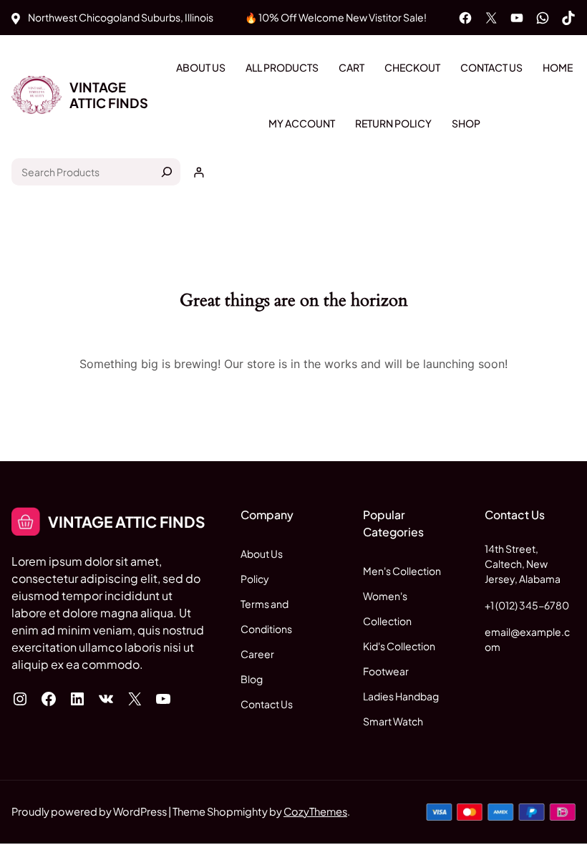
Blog (252, 678)
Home (558, 67)
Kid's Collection (399, 645)
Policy (255, 578)
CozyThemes (315, 811)
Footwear (386, 671)
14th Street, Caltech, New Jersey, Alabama (523, 563)
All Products (282, 67)
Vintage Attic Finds (108, 95)
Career (257, 653)
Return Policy (393, 123)
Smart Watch (393, 721)
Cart (351, 67)
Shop (466, 123)
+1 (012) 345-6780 (527, 605)
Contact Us (491, 67)
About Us (200, 67)
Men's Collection (402, 570)
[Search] (166, 171)
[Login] (198, 172)
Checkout (412, 67)
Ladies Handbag (401, 696)
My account (301, 123)
